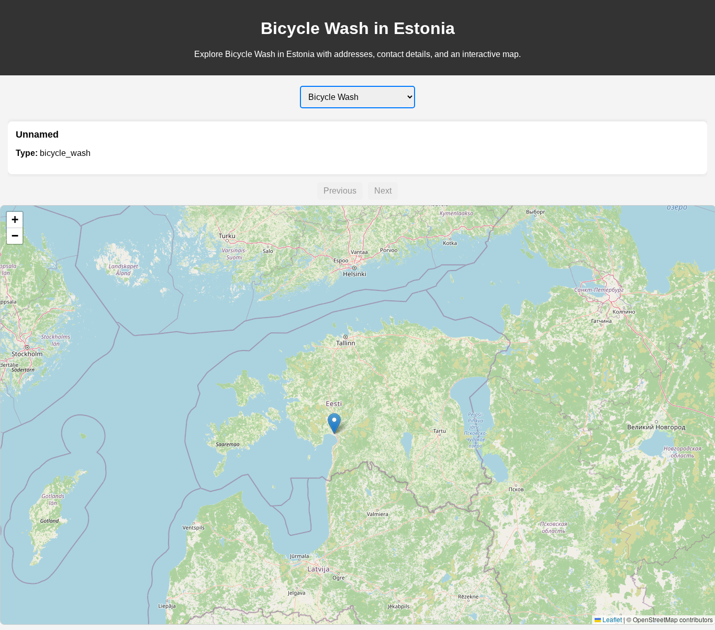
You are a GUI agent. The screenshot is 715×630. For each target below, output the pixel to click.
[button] (334, 423)
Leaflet (611, 619)
